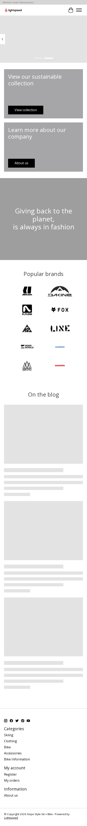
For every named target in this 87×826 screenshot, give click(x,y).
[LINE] (60, 329)
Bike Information (17, 759)
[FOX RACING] (60, 310)
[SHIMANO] (60, 347)
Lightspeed (11, 818)
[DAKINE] (60, 292)
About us (11, 795)
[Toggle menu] (79, 10)
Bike (7, 747)
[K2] (27, 329)
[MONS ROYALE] (27, 347)
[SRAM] (60, 366)
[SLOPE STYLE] (27, 366)
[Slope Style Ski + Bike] (13, 10)
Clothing (10, 741)
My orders (12, 780)
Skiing (8, 735)
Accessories (13, 753)
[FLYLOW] (27, 310)
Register (10, 774)
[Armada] (27, 292)
